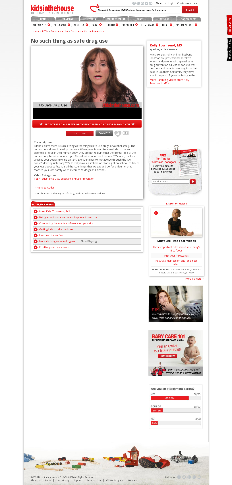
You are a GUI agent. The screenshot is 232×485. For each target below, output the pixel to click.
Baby (94, 25)
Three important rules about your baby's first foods (176, 248)
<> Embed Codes (45, 187)
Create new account (187, 3)
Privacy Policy (62, 480)
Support (78, 480)
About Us (160, 3)
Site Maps (132, 480)
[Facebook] (179, 477)
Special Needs (183, 25)
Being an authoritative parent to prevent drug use (68, 217)
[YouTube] (199, 477)
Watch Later (79, 133)
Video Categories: (45, 175)
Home (43, 19)
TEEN (45, 31)
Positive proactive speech (54, 247)
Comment (104, 133)
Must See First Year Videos (176, 241)
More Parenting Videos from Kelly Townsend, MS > (169, 81)
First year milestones (176, 255)
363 (116, 132)
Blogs (140, 19)
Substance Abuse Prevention (88, 31)
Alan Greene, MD (181, 269)
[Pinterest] (189, 477)
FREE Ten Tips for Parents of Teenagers (163, 158)
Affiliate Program (114, 480)
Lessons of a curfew (51, 235)
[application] (87, 83)
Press (48, 480)
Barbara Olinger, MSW (182, 272)
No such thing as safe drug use (57, 241)
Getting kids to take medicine (56, 229)
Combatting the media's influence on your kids (66, 223)
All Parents (39, 25)
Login (171, 3)
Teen (164, 25)
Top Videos (67, 19)
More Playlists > (194, 278)
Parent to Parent (116, 19)
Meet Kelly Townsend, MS (54, 211)
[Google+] (194, 477)
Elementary (147, 25)
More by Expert (43, 204)
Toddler (110, 25)
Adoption (79, 25)
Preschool (128, 25)
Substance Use (59, 31)
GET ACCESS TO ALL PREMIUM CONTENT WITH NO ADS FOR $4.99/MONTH (87, 124)
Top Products (188, 19)
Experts (91, 19)
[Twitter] (184, 477)
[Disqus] (87, 298)
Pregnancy (60, 25)
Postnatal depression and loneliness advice (176, 262)
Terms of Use (94, 480)
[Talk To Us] (229, 33)
